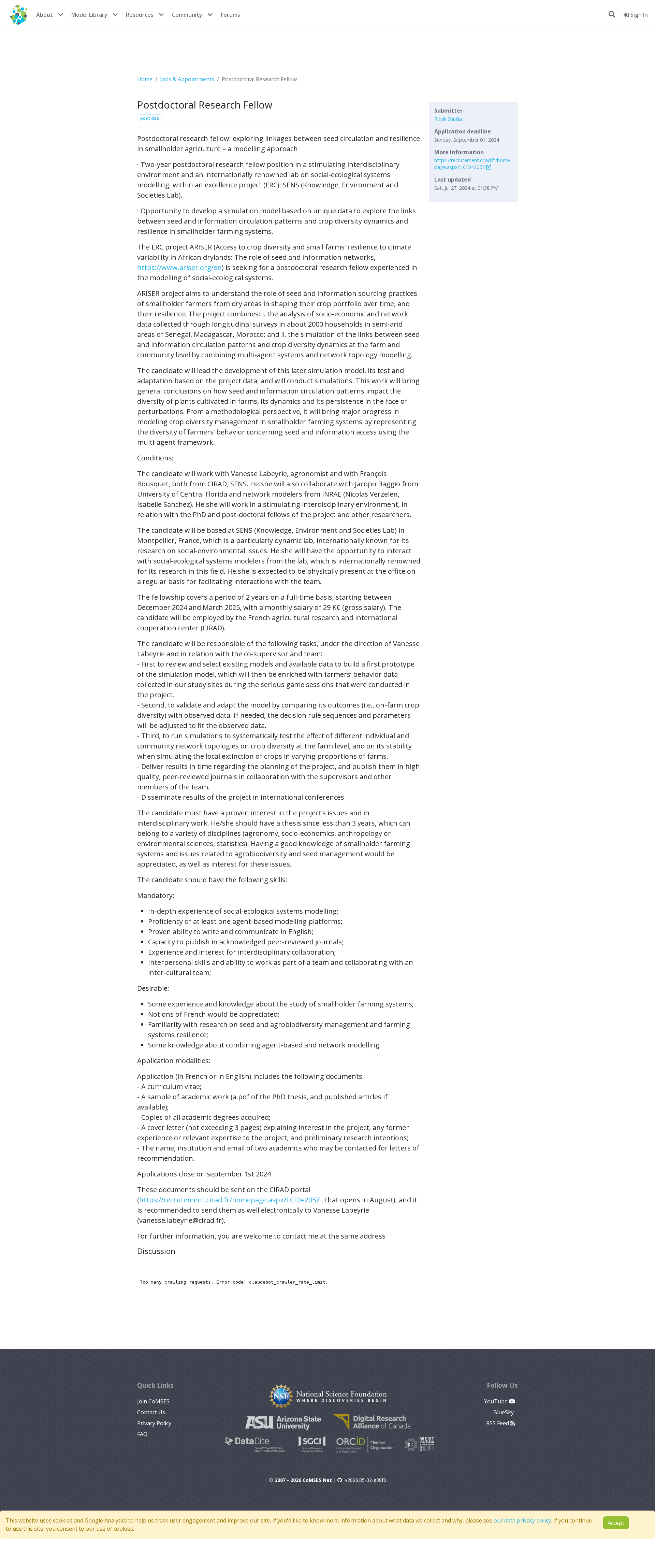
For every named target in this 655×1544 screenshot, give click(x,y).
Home (144, 79)
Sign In (638, 14)
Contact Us (151, 1412)
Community (187, 14)
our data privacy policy (522, 1520)
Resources (140, 14)
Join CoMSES (153, 1401)
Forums (230, 14)
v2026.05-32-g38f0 (365, 1480)
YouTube (496, 1401)
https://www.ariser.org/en (179, 267)
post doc (149, 118)
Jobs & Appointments (187, 79)
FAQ (142, 1434)
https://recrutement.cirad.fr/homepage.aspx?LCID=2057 (229, 1199)
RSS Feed (498, 1423)
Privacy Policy (154, 1423)
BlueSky (504, 1412)
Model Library (89, 14)
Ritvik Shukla (448, 119)
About (44, 14)
